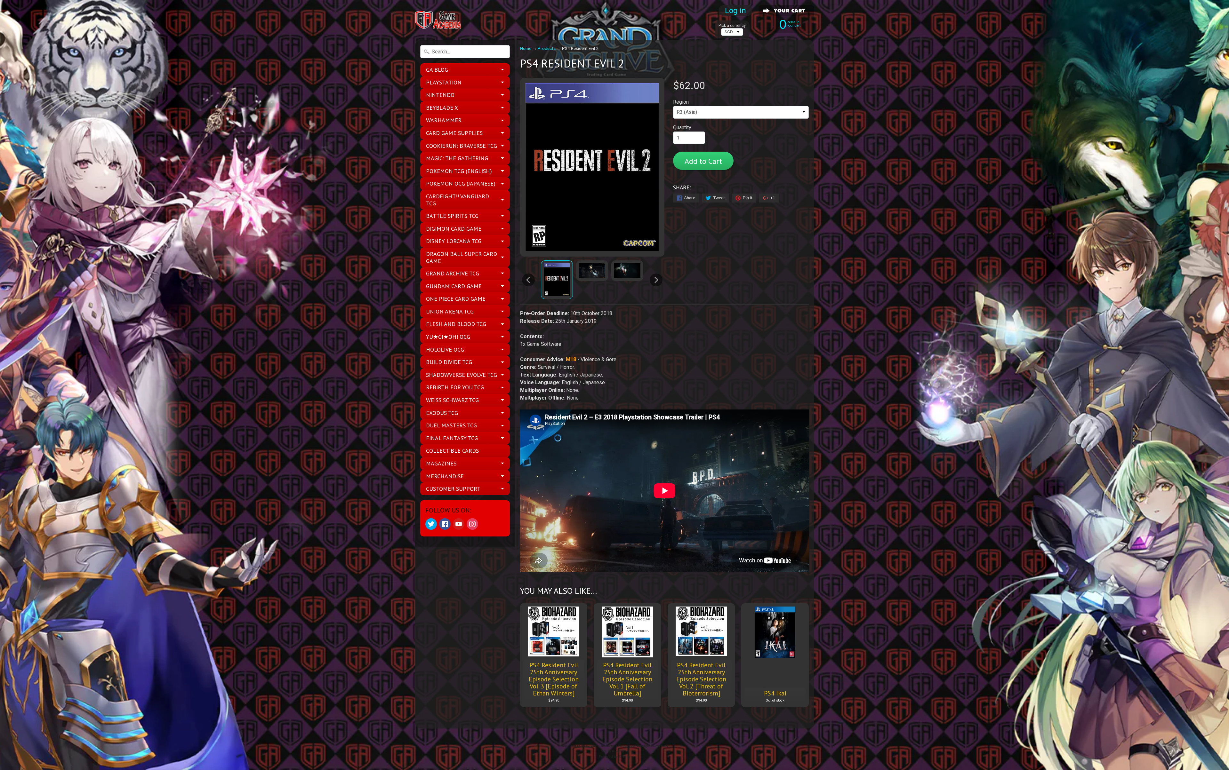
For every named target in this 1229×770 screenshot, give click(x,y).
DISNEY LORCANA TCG (453, 241)
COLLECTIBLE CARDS (452, 450)
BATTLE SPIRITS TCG (452, 215)
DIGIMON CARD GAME (453, 228)
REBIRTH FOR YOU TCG (455, 387)
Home (525, 48)
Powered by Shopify (614, 757)
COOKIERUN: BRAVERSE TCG (461, 145)
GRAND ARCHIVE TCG (452, 273)
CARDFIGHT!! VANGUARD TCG (457, 200)
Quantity (682, 127)
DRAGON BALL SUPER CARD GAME (461, 257)
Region (681, 102)
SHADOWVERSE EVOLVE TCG (461, 374)
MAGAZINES (441, 463)
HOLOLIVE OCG (445, 349)
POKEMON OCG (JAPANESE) (460, 183)
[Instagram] (472, 524)
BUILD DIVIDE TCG (449, 362)
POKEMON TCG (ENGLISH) (459, 171)
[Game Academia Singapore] (439, 20)
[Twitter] (431, 524)
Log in (735, 10)
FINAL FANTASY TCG (452, 438)
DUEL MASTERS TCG (451, 425)
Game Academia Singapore (612, 746)
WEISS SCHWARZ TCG (452, 400)
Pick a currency (732, 25)
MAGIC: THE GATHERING (457, 158)
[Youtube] (458, 524)
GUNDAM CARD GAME (454, 286)
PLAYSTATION (444, 82)
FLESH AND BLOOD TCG (456, 324)
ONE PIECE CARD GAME (456, 298)
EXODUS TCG (442, 413)
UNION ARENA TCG (450, 311)
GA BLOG (437, 69)
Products (547, 48)
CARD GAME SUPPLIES (454, 133)
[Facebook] (445, 524)
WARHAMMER (444, 120)
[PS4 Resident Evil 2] (557, 279)
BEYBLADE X (442, 107)
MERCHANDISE (445, 476)
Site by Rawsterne (615, 751)
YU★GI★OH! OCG (448, 336)
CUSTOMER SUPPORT (453, 488)
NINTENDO (440, 95)
